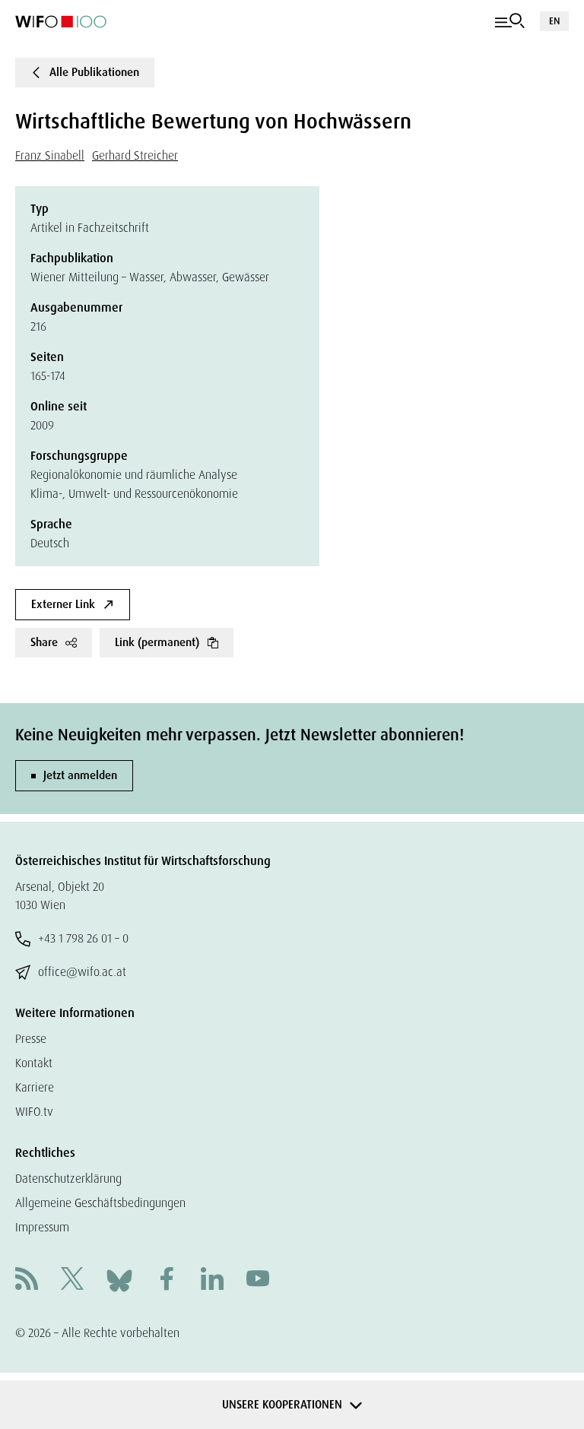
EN (554, 20)
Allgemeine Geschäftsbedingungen (100, 1203)
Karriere (34, 1087)
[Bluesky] (119, 1279)
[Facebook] (166, 1280)
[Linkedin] (212, 1280)
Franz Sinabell (49, 155)
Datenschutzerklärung (68, 1179)
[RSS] (26, 1280)
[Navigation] (510, 21)
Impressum (42, 1227)
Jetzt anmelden (80, 775)
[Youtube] (257, 1280)
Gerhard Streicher (135, 155)
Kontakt (33, 1063)
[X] (72, 1280)
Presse (30, 1039)
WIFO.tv (34, 1112)
